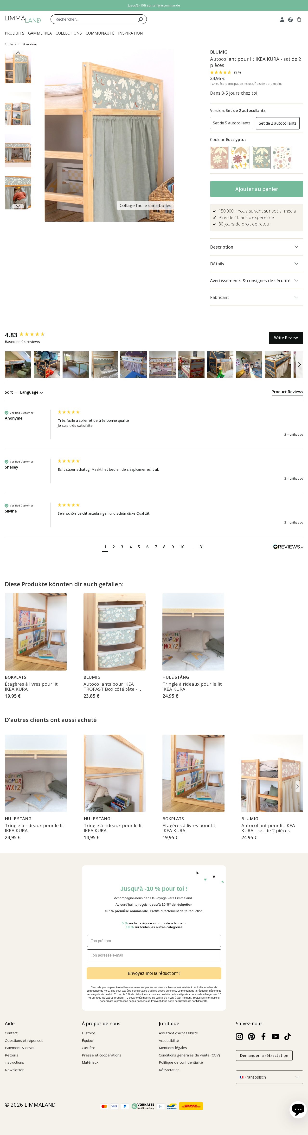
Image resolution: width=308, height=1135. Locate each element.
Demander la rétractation (264, 1055)
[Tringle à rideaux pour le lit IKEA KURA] (193, 632)
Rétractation (169, 1069)
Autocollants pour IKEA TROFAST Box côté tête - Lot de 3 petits (110, 687)
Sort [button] (9, 392)
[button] (18, 364)
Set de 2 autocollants (277, 123)
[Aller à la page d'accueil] (23, 19)
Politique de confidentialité (181, 1062)
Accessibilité (169, 1040)
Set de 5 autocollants (231, 123)
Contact (11, 1033)
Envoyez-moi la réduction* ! (154, 973)
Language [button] (29, 392)
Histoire (88, 1033)
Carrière (88, 1047)
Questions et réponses (24, 1040)
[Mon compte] (282, 19)
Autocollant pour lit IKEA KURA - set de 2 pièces (268, 828)
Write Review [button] (286, 337)
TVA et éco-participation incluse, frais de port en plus (246, 84)
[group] (30, 334)
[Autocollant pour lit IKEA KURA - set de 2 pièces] (272, 773)
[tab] (287, 392)
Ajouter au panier (256, 189)
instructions (14, 1062)
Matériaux (90, 1062)
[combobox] (92, 19)
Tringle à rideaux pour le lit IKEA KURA (192, 687)
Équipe (87, 1040)
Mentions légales (173, 1047)
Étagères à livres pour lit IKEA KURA (31, 687)
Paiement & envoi (19, 1047)
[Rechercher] (140, 19)
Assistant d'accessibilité (178, 1033)
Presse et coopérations (101, 1055)
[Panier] (299, 19)
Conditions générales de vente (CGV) (189, 1055)
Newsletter (14, 1069)
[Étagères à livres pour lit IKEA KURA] (36, 632)
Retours (11, 1055)
